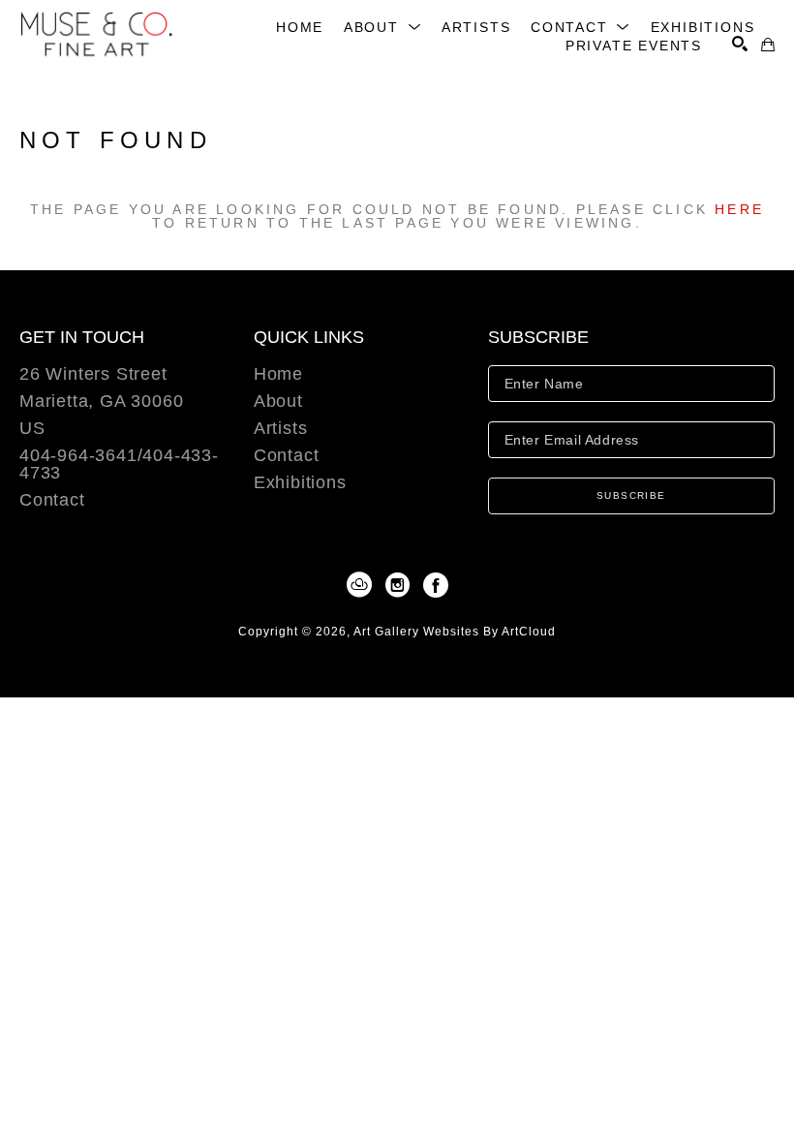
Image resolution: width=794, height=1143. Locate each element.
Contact (52, 500)
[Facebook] (435, 585)
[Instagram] (400, 585)
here (739, 209)
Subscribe (631, 495)
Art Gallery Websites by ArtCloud (454, 631)
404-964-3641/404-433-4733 (119, 464)
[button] (383, 27)
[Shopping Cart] (768, 44)
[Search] (740, 43)
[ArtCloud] (363, 585)
